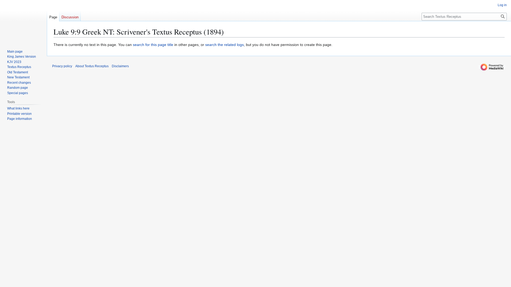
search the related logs (224, 45)
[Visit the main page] (23, 21)
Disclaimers (120, 66)
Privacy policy (62, 66)
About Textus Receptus (92, 66)
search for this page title (153, 45)
